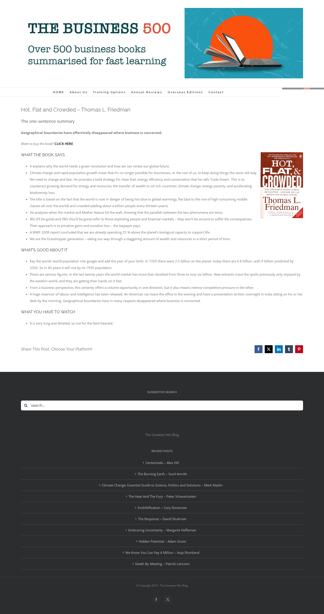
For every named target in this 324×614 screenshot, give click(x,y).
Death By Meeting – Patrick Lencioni (162, 564)
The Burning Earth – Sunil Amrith (162, 474)
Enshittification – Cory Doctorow (162, 507)
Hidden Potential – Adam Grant (162, 541)
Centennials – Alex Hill (162, 462)
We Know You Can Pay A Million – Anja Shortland (162, 552)
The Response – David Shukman (162, 519)
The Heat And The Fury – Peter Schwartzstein (162, 496)
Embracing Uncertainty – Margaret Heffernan (162, 530)
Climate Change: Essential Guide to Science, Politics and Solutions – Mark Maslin (162, 485)
